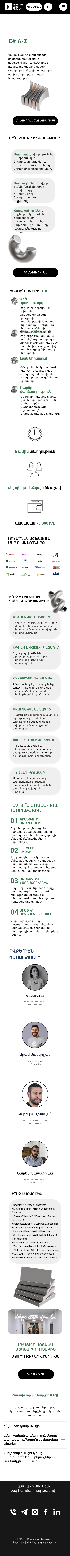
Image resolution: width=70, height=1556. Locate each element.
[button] (35, 120)
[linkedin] (56, 1512)
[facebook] (46, 1512)
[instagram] (35, 1512)
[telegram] (24, 1512)
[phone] (13, 1512)
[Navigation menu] (63, 6)
